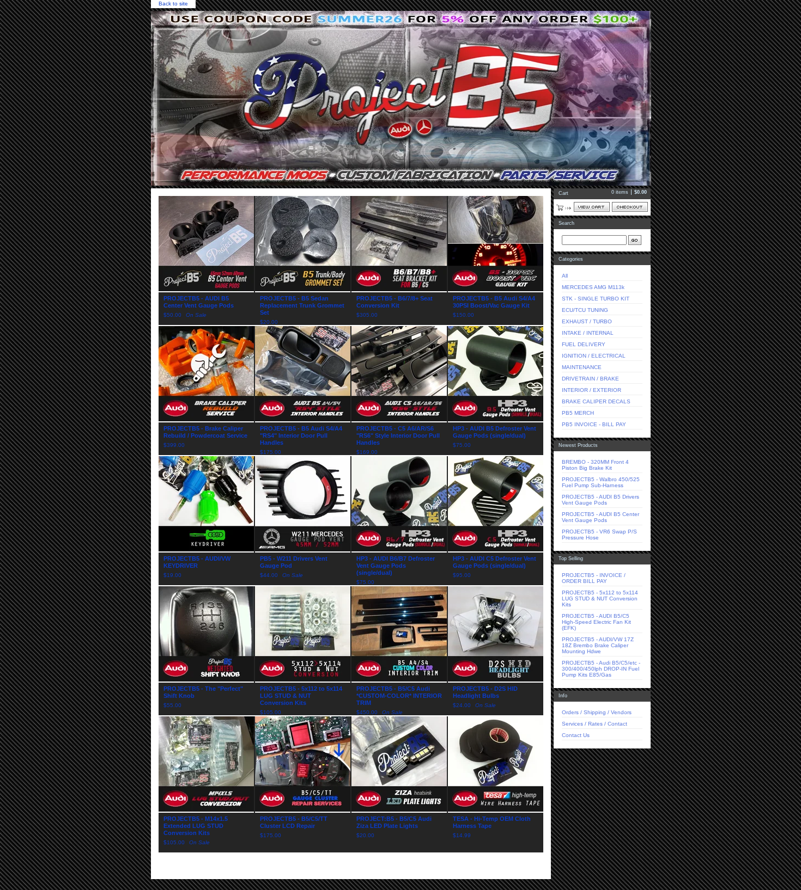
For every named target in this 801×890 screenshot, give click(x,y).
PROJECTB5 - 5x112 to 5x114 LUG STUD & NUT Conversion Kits (600, 598)
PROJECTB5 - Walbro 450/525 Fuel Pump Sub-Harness (601, 482)
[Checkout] (630, 207)
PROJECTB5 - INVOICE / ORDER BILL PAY (594, 578)
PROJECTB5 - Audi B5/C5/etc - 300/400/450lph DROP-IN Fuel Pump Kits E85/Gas (601, 669)
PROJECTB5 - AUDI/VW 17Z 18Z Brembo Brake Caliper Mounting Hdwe (598, 645)
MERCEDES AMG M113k (593, 287)
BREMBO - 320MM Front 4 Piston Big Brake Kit (595, 465)
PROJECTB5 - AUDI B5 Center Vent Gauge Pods (600, 517)
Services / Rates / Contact (594, 724)
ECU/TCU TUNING (585, 310)
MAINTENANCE (582, 367)
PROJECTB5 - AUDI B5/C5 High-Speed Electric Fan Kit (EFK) (596, 622)
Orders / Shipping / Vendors (597, 712)
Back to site (173, 4)
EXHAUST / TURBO (587, 321)
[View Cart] (592, 207)
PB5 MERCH (578, 413)
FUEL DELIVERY (583, 344)
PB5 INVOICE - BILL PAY (594, 424)
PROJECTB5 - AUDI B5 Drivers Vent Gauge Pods (600, 500)
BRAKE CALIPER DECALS (596, 401)
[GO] (634, 240)
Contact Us (576, 735)
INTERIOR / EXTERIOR (591, 390)
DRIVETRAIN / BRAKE (590, 379)
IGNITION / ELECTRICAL (594, 356)
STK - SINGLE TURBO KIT (595, 299)
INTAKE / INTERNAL (588, 333)
